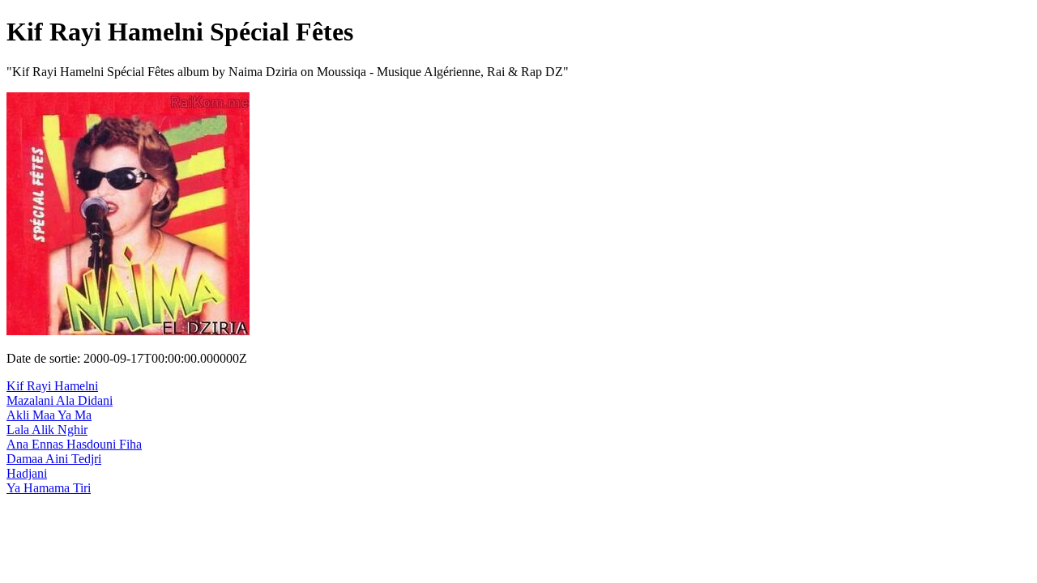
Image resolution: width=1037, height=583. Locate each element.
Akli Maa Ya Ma (49, 415)
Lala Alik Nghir (46, 429)
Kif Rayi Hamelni (52, 386)
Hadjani (26, 473)
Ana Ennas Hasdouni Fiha (74, 444)
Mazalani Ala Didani (59, 400)
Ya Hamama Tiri (48, 488)
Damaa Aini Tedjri (53, 459)
